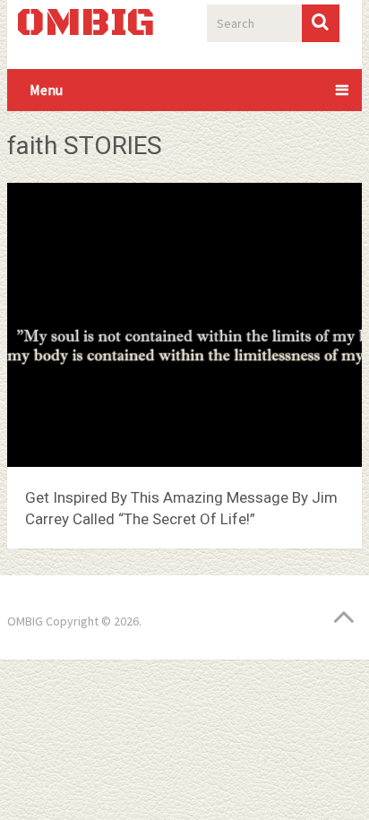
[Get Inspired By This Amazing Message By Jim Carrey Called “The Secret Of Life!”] (184, 328)
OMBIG (85, 24)
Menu (46, 90)
